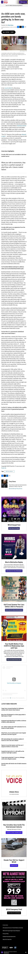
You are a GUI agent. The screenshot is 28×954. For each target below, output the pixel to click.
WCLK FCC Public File (7, 939)
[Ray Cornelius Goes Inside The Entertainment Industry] (14, 811)
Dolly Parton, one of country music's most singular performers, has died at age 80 (13, 733)
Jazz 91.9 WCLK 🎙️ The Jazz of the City (11, 698)
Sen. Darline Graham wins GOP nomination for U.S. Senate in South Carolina (13, 727)
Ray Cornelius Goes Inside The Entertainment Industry (14, 826)
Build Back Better (21, 125)
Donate (24, 2)
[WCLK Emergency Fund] (14, 888)
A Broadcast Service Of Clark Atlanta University (13, 927)
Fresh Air (3, 468)
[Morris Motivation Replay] (14, 546)
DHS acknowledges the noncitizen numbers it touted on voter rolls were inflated (12, 739)
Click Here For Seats (14, 528)
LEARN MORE (14, 865)
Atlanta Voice (14, 792)
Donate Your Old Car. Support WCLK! (14, 861)
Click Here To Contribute (14, 913)
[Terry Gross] (4, 483)
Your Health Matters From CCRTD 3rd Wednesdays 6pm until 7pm (14, 646)
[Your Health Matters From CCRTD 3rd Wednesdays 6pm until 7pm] (14, 628)
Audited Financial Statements (9, 936)
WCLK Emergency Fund (14, 909)
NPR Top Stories (9, 471)
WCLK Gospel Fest (14, 525)
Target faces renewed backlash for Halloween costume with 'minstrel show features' (12, 709)
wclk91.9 (23, 698)
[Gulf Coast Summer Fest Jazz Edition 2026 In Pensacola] (14, 589)
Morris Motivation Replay (14, 562)
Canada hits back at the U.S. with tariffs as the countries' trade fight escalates (12, 752)
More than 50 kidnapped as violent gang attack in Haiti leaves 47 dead (13, 715)
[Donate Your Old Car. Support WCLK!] (14, 847)
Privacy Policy (6, 933)
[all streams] (26, 952)
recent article (8, 88)
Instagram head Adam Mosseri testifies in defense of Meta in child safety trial (13, 721)
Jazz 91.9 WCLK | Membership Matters (14, 5)
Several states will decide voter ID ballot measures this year (13, 764)
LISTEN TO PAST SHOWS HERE (14, 832)
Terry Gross (10, 25)
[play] (2, 952)
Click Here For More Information (14, 610)
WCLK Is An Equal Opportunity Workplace (11, 930)
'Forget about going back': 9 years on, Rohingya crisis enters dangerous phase (12, 758)
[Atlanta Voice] (14, 779)
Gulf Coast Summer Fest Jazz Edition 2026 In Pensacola (14, 606)
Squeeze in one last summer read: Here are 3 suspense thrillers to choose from (12, 745)
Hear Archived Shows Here (14, 659)
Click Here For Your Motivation (14, 571)
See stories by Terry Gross (15, 488)
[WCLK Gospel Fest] (14, 509)
